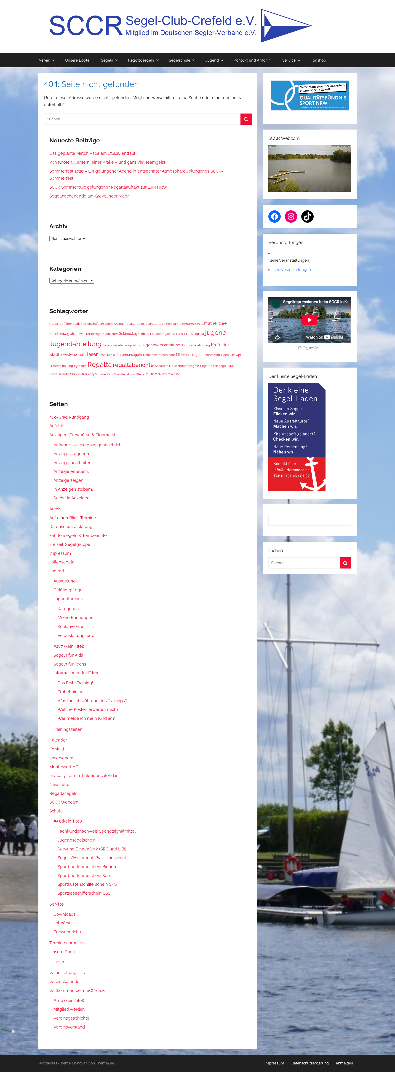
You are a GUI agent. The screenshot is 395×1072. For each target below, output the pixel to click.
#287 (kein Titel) (68, 646)
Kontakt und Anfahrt (252, 60)
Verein (44, 60)
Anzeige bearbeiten (72, 462)
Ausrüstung (64, 581)
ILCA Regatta (195, 334)
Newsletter (60, 784)
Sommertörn (104, 374)
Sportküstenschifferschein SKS (87, 884)
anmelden (344, 1063)
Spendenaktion (124, 374)
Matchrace (150, 355)
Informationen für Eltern (76, 672)
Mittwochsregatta (189, 355)
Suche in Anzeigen (71, 497)
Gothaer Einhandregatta (154, 334)
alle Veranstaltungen (292, 269)
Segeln (107, 60)
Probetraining (70, 691)
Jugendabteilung (75, 344)
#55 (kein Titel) (67, 821)
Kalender (58, 740)
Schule (56, 811)
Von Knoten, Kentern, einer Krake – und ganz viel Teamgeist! (107, 162)
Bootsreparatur (146, 323)
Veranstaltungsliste (67, 972)
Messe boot (167, 355)
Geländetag (128, 334)
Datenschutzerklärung (70, 526)
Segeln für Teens (69, 664)
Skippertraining (82, 374)
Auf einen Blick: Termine (72, 517)
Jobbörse (62, 922)
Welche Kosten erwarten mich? (88, 709)
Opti (239, 355)
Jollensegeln (62, 562)
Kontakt (56, 749)
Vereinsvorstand (69, 1027)
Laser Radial (107, 355)
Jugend (212, 60)
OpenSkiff (228, 355)
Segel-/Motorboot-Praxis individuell (93, 857)
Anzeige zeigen (68, 480)
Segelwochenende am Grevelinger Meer (89, 196)
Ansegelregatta (124, 323)
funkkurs (111, 334)
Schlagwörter (70, 626)
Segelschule (179, 60)
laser (92, 354)
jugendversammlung (161, 345)
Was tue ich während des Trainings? (92, 700)
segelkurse (227, 366)
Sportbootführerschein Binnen (87, 866)
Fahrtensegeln (62, 333)
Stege (140, 374)
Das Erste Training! (75, 682)
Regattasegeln (141, 60)
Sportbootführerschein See (84, 875)
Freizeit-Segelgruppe (69, 544)
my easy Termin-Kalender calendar (83, 775)
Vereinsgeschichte (71, 1018)
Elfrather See (214, 323)
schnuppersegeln (186, 366)
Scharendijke (164, 366)
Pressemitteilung (61, 366)
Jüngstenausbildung (195, 345)
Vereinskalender (65, 981)
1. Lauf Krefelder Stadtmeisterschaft (74, 323)
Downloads (64, 914)
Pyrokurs (80, 366)
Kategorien (68, 608)
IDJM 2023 (179, 334)
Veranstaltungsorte (76, 635)
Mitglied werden (69, 1009)
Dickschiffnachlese (190, 323)
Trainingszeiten (68, 729)
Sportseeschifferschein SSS (84, 893)
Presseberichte (68, 931)
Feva (80, 334)
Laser (58, 961)
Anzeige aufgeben (71, 453)
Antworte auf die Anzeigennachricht (88, 444)
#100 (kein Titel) (68, 1000)
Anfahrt (56, 425)
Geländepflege (68, 589)
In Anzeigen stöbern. (73, 489)
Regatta (100, 364)
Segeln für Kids (68, 655)
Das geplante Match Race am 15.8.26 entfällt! (92, 153)
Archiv (55, 508)
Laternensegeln (129, 355)
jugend (216, 332)
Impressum (60, 553)
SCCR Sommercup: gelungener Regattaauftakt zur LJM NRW (108, 187)
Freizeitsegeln (94, 334)
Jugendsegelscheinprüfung (122, 345)
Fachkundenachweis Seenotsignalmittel (97, 831)
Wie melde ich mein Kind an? (86, 718)
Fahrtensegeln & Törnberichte (78, 535)
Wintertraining (169, 374)
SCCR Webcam (64, 802)
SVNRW (151, 374)
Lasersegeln (61, 757)
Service (289, 60)
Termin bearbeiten (67, 942)
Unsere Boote (77, 60)
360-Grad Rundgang (69, 417)
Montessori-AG (63, 766)
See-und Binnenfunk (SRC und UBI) (92, 849)
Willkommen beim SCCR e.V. (77, 990)
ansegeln (106, 323)
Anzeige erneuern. (71, 471)
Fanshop (318, 60)
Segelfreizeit (209, 366)
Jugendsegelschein (77, 840)
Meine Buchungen (75, 617)
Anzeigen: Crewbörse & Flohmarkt (82, 434)
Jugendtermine (68, 598)
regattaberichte (133, 365)
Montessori (212, 355)
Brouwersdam (169, 323)
